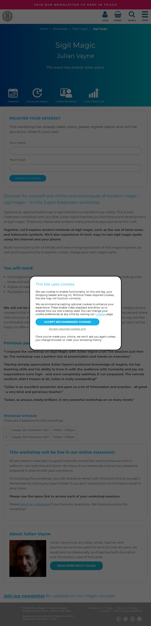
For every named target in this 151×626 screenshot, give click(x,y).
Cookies (100, 314)
